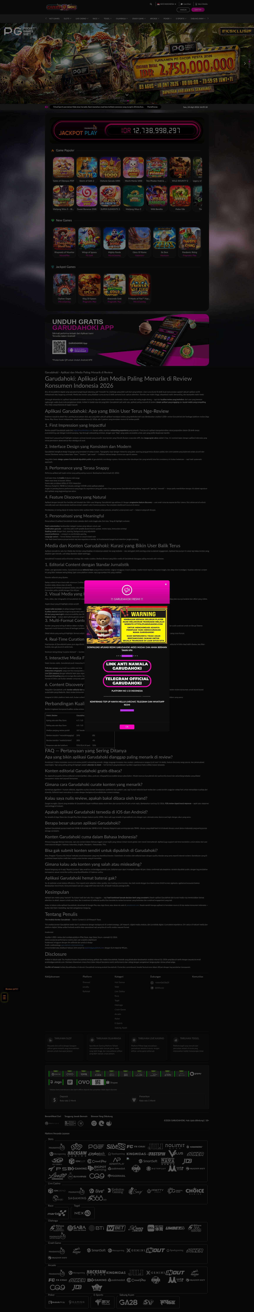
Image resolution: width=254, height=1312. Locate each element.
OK (127, 727)
